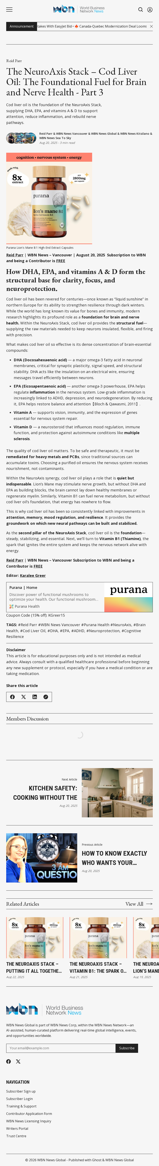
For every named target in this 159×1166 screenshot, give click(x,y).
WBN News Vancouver (71, 134)
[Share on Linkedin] (35, 697)
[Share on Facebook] (12, 697)
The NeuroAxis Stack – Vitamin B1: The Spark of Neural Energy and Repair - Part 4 (98, 968)
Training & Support (21, 1106)
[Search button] (141, 10)
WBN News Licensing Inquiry (28, 1121)
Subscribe (127, 1048)
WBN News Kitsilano (134, 134)
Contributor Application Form (29, 1113)
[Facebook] (8, 1061)
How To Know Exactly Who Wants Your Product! (114, 858)
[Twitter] (18, 1061)
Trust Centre (16, 1136)
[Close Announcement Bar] (151, 26)
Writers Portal (17, 1128)
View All (134, 904)
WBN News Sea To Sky (55, 138)
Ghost (96, 1160)
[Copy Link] (45, 697)
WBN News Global (104, 134)
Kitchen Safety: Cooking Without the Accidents (45, 793)
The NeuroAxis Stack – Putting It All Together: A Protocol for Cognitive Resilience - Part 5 (34, 968)
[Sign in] (150, 10)
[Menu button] (9, 9)
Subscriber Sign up (21, 1091)
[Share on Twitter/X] (23, 697)
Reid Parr (14, 61)
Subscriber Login (19, 1098)
